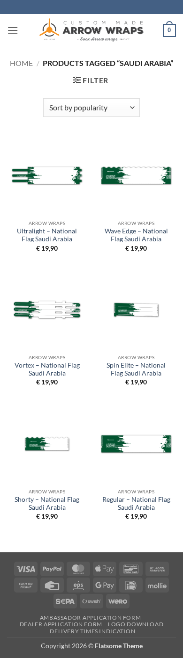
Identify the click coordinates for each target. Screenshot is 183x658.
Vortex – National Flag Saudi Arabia (47, 369)
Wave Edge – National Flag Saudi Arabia (136, 235)
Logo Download (135, 624)
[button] (12, 30)
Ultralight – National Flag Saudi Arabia (47, 235)
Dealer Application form (61, 624)
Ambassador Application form (90, 617)
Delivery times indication (92, 631)
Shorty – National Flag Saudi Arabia (47, 504)
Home (21, 62)
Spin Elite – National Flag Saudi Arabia (136, 369)
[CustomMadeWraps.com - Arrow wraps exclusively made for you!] (91, 30)
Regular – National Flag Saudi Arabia (136, 504)
